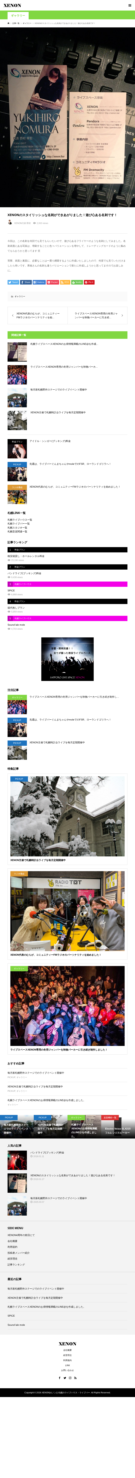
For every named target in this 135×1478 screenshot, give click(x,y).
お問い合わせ (67, 1370)
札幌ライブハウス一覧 (20, 519)
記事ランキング (16, 1264)
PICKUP (11, 1077)
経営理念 (12, 1258)
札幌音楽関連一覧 (17, 531)
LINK (67, 1365)
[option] (17, 1126)
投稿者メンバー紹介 (19, 1252)
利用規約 (12, 1246)
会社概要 (12, 1241)
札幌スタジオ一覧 (17, 527)
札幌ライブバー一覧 (19, 523)
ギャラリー (18, 15)
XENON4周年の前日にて (21, 1235)
